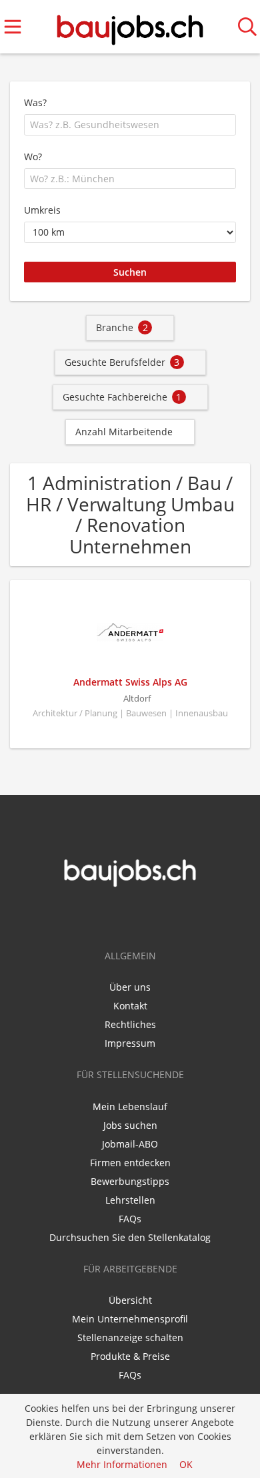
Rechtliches (130, 1024)
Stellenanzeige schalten (130, 1337)
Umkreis (42, 210)
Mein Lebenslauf (130, 1106)
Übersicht (130, 1300)
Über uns (130, 987)
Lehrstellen (130, 1200)
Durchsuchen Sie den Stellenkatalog (130, 1237)
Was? (35, 102)
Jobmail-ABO (130, 1144)
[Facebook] (121, 916)
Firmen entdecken (130, 1162)
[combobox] (130, 125)
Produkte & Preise (130, 1356)
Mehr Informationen (122, 1464)
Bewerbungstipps (130, 1181)
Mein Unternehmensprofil (130, 1318)
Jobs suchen (130, 1125)
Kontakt (130, 1005)
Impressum (130, 1043)
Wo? (33, 156)
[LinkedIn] (141, 916)
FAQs (130, 1218)
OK (186, 1464)
